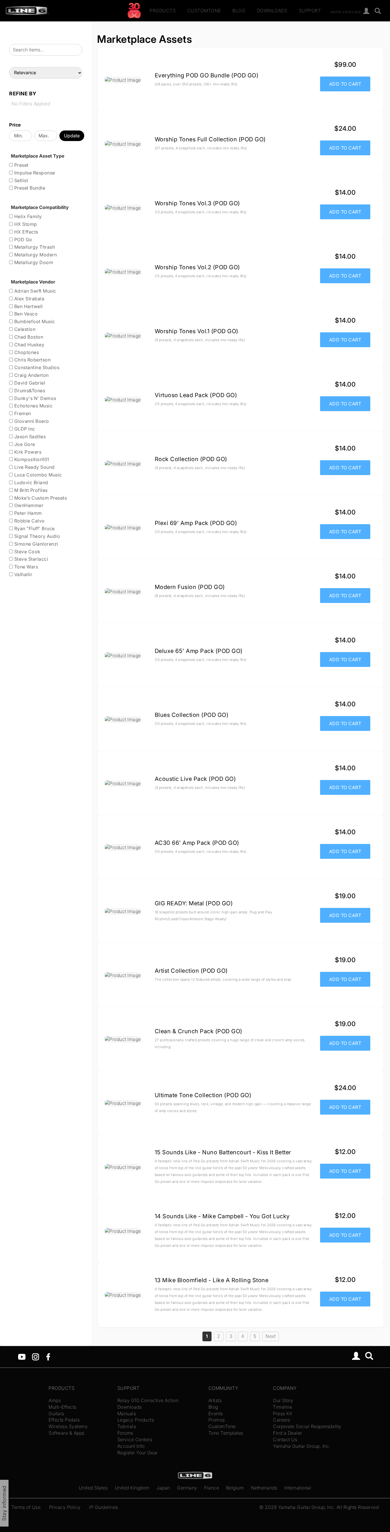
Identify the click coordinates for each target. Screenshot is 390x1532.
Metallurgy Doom (33, 262)
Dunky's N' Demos (34, 398)
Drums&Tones (29, 390)
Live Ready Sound (34, 467)
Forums (125, 1433)
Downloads (272, 10)
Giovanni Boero (31, 421)
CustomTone (204, 10)
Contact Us (285, 1439)
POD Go (22, 239)
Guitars (56, 1413)
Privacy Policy (65, 1507)
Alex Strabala (28, 298)
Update (72, 135)
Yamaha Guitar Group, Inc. (301, 1446)
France (211, 1488)
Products (163, 10)
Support (310, 10)
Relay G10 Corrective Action (148, 1400)
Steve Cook (27, 551)
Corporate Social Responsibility (307, 1426)
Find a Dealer (287, 1433)
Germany (187, 1488)
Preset (21, 165)
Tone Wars (25, 567)
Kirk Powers (27, 452)
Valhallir (22, 574)
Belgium (235, 1488)
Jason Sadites (29, 436)
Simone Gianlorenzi (35, 544)
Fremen (22, 413)
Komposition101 (31, 459)
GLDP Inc (24, 429)
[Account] (366, 11)
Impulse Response (34, 173)
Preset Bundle (29, 188)
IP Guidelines (103, 1507)
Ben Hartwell (28, 306)
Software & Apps (67, 1433)
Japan (163, 1488)
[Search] (378, 11)
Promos (216, 1420)
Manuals (126, 1413)
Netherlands (264, 1488)
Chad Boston (28, 337)
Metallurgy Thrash (34, 247)
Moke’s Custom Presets (40, 498)
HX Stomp (25, 224)
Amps (55, 1400)
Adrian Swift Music (34, 291)
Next (271, 1336)
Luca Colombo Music (37, 475)
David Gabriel (29, 383)
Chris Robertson (32, 360)
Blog (238, 10)
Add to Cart (345, 84)
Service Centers (134, 1439)
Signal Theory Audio (36, 536)
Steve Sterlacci (30, 559)
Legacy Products (135, 1420)
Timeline (282, 1407)
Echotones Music (33, 406)
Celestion (24, 329)
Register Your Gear (137, 1452)
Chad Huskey (28, 344)
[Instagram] (35, 1356)
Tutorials (126, 1426)
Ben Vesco (25, 314)
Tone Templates (225, 1433)
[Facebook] (48, 1356)
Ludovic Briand (30, 482)
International (297, 1488)
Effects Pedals (64, 1420)
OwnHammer (28, 505)
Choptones (26, 352)
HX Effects (25, 232)
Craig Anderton (31, 375)
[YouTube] (21, 1356)
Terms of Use (26, 1507)
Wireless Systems (68, 1426)
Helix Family (27, 216)
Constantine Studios (36, 367)
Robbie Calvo (29, 521)
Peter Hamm (27, 513)
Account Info (131, 1446)
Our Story (283, 1400)
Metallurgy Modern (35, 255)
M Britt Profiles (30, 490)
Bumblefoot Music (34, 321)
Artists (215, 1400)
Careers (281, 1420)
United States (93, 1488)
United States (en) (345, 11)
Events (215, 1413)
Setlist (20, 180)
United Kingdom (132, 1488)
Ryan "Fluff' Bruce (34, 528)
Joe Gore (24, 444)
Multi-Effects (63, 1407)
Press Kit (282, 1413)
